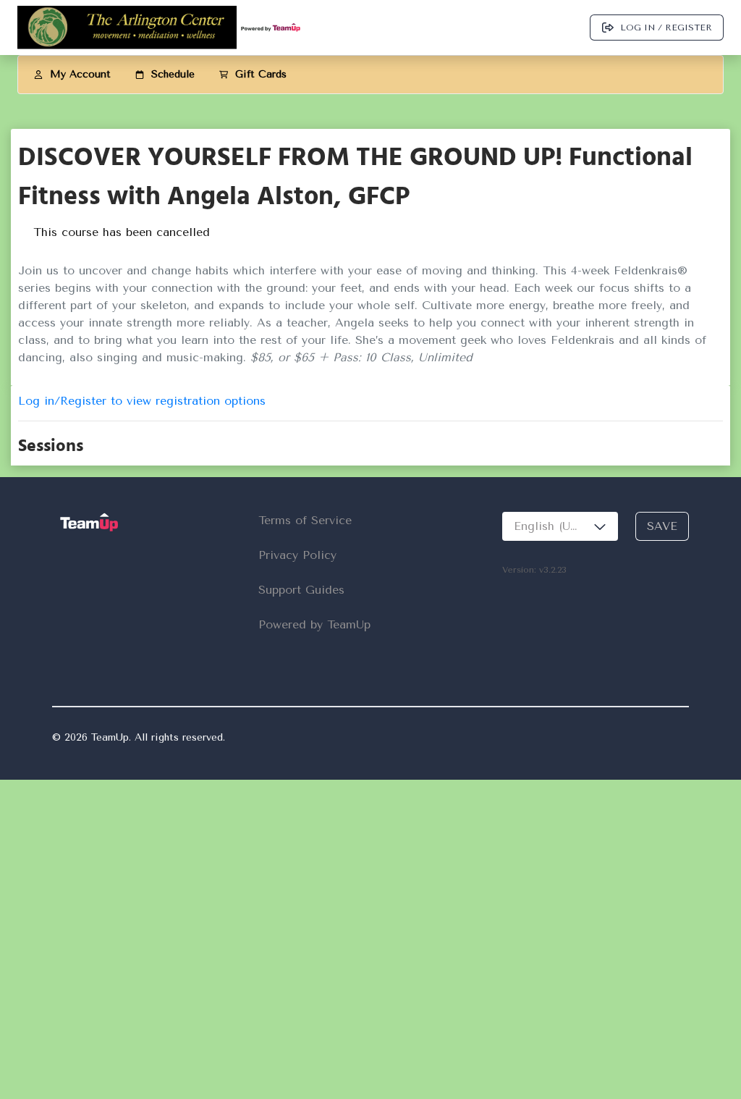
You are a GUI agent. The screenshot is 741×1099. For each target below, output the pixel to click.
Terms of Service (305, 520)
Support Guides (301, 590)
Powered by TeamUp (314, 624)
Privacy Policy (297, 555)
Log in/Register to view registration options (142, 401)
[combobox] (560, 526)
